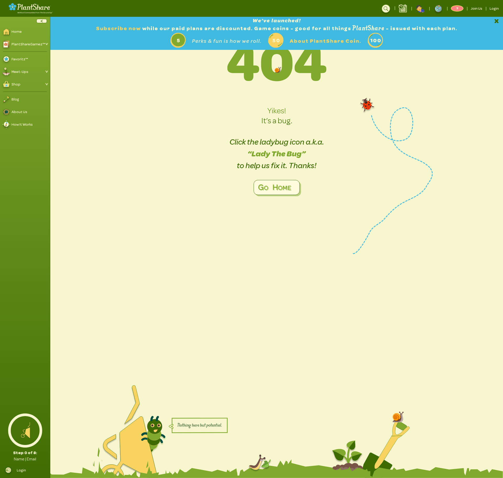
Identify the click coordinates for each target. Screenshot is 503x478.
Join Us (476, 8)
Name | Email (25, 459)
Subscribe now (119, 28)
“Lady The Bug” (277, 153)
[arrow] (41, 21)
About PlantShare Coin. (325, 41)
